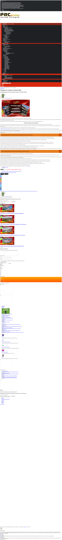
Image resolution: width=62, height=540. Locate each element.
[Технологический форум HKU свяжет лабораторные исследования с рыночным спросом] (6, 331)
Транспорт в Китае (7, 31)
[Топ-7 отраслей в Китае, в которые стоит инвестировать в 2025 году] (5, 371)
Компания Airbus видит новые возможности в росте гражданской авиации (11, 4)
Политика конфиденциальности (6, 399)
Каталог (3, 74)
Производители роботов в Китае (9, 29)
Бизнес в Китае (4, 24)
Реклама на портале (5, 80)
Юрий (2, 357)
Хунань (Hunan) (6, 64)
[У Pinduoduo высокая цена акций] (3, 321)
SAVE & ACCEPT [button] (2, 539)
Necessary (2, 534)
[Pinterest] (31, 178)
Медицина (6, 51)
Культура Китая (5, 49)
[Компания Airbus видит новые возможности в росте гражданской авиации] (7, 244)
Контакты (3, 10)
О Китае (3, 43)
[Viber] (31, 183)
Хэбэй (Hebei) (6, 61)
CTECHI (6, 76)
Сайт (1, 259)
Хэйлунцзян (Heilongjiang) (8, 62)
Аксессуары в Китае (8, 32)
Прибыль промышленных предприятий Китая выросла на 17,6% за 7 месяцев (11, 3)
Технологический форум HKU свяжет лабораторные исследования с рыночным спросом (13, 332)
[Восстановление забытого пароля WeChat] (6, 313)
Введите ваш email (2, 201)
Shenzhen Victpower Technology (8, 78)
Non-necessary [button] (2, 536)
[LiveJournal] (31, 188)
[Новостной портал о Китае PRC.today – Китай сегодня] (10, 18)
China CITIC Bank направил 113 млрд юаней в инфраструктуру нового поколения (13, 224)
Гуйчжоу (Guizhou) (7, 59)
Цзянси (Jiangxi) (7, 65)
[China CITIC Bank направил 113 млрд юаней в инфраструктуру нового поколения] (4, 325)
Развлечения (4, 69)
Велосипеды (7, 33)
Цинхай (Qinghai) (7, 67)
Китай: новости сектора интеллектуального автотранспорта (9, 377)
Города (4, 45)
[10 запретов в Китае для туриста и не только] (3, 319)
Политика (4, 55)
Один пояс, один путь (7, 41)
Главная (3, 9)
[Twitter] (31, 176)
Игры (5, 71)
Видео (5, 70)
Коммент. (3, 307)
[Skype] (31, 185)
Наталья (3, 336)
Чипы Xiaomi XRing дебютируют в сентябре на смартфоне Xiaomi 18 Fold (11, 7)
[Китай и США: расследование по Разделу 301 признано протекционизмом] (4, 323)
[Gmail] (31, 181)
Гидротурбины (6, 28)
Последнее (3, 306)
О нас (4, 79)
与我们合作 (4, 81)
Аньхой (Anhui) (6, 57)
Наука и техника (5, 50)
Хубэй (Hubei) (6, 63)
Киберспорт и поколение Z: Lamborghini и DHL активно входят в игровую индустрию (12, 5)
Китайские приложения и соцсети (7, 48)
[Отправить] (31, 189)
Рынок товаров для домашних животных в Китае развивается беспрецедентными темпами (13, 6)
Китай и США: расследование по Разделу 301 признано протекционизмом (11, 2)
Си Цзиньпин (6, 56)
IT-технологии (8, 52)
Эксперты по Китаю (5, 42)
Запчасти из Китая (8, 34)
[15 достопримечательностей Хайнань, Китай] (6, 317)
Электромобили (7, 37)
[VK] (31, 182)
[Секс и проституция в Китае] (5, 315)
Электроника (6, 54)
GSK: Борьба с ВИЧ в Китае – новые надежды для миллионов (9, 375)
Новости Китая (4, 23)
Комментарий (2, 255)
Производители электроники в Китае (9, 30)
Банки (4, 25)
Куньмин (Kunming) (7, 46)
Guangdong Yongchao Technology (9, 77)
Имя (1, 256)
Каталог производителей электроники (8, 75)
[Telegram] (31, 186)
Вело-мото (6, 35)
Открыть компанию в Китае (6, 39)
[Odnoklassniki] (31, 180)
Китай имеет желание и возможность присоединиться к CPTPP (8, 172)
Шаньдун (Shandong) (7, 68)
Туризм (4, 73)
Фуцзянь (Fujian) (7, 60)
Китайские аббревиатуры (6, 44)
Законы (4, 26)
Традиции (4, 72)
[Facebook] (31, 175)
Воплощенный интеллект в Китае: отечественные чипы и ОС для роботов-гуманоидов (12, 8)
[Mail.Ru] (31, 187)
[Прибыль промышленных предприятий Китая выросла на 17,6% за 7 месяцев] (7, 233)
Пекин (5, 47)
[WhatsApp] (31, 179)
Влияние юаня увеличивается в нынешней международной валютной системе (11, 171)
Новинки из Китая (7, 36)
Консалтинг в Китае (5, 38)
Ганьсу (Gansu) (6, 58)
